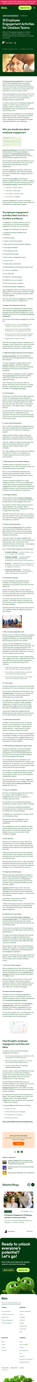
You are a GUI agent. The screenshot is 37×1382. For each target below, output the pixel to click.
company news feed (18, 388)
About (21, 1341)
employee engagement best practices (16, 1066)
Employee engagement (9, 150)
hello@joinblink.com (25, 1362)
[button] (34, 7)
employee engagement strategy (16, 1000)
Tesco (8, 658)
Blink (11, 1105)
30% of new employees (20, 310)
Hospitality (22, 1317)
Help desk (22, 1356)
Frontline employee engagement (12, 81)
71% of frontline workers (18, 751)
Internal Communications (8, 1314)
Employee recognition (9, 356)
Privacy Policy (5, 1367)
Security (22, 1367)
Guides (3, 1347)
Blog (3, 1341)
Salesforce (5, 888)
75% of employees (8, 375)
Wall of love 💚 (23, 1344)
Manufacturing (23, 1326)
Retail (21, 1331)
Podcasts (4, 1350)
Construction (23, 1329)
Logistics (22, 1323)
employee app (16, 527)
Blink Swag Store (24, 1350)
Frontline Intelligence (7, 1323)
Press (21, 1353)
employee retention (11, 184)
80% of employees (26, 498)
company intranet (8, 365)
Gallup (16, 179)
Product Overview (6, 1311)
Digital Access (5, 1317)
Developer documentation (26, 1359)
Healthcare (22, 1320)
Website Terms (14, 1367)
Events (3, 1344)
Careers (21, 1347)
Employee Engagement (7, 1320)
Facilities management (25, 1311)
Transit (21, 1314)
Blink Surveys (9, 693)
